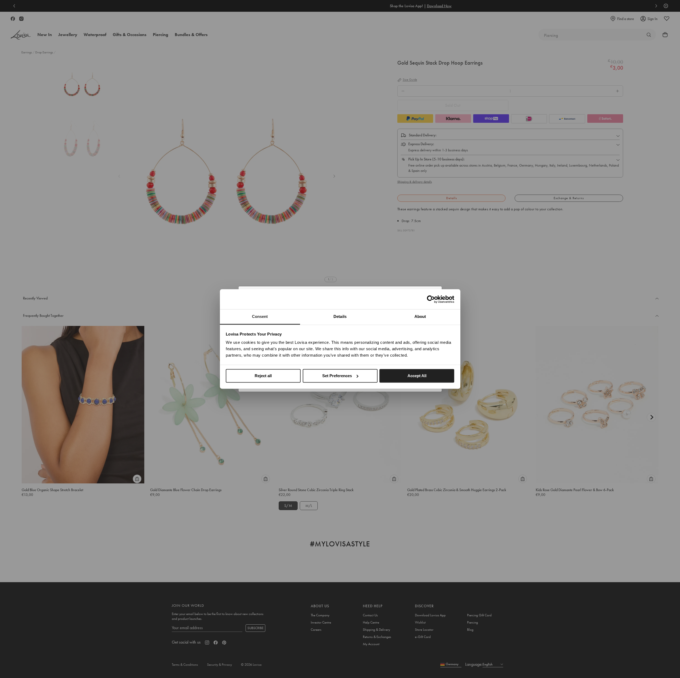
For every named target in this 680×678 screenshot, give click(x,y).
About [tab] (420, 316)
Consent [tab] (260, 316)
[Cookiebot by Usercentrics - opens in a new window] (430, 299)
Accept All (416, 375)
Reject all (263, 375)
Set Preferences (337, 375)
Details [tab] (340, 316)
